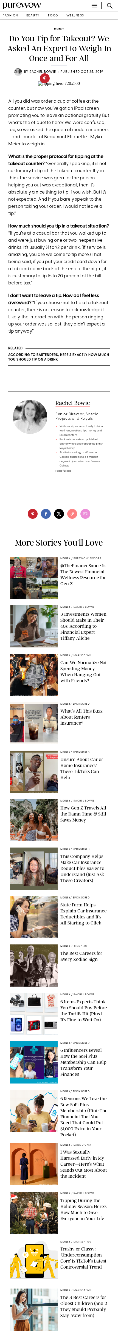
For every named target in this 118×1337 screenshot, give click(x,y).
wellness (75, 15)
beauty (33, 15)
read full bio (63, 470)
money (59, 29)
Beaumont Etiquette (65, 137)
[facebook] (46, 514)
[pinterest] (45, 78)
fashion (10, 15)
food (53, 15)
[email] (85, 514)
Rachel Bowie (72, 402)
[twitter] (59, 514)
